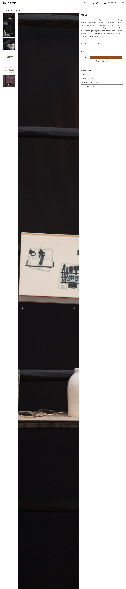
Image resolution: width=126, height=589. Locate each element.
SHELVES (16, 10)
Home (5, 10)
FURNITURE (10, 10)
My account (97, 3)
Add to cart (106, 57)
